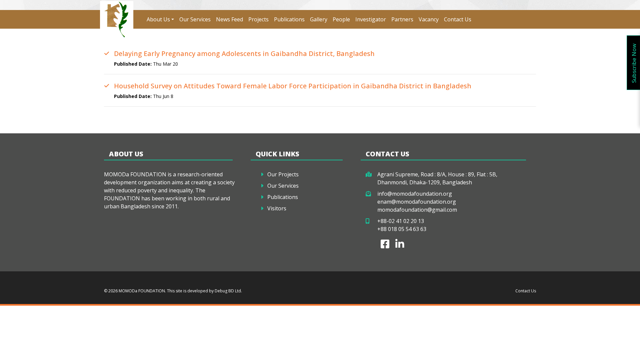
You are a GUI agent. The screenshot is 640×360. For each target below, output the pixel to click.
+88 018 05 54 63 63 (401, 229)
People (341, 19)
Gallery (318, 19)
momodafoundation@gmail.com (417, 209)
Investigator (370, 19)
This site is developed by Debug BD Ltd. (204, 291)
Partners (402, 19)
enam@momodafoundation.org (416, 201)
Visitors (276, 208)
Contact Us (457, 19)
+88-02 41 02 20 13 (400, 221)
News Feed (229, 19)
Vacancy (429, 19)
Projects (258, 19)
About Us (158, 19)
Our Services (195, 19)
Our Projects (283, 174)
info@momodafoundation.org (414, 193)
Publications (289, 19)
